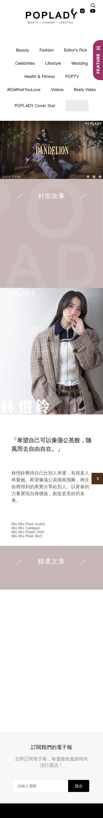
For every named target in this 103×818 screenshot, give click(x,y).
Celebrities (25, 63)
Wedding (79, 63)
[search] (93, 5)
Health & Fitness (39, 76)
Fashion (46, 50)
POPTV (72, 76)
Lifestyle (53, 63)
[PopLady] (51, 17)
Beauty (22, 50)
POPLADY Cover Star (35, 105)
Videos (57, 89)
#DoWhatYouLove (23, 89)
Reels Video (85, 89)
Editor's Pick (75, 50)
